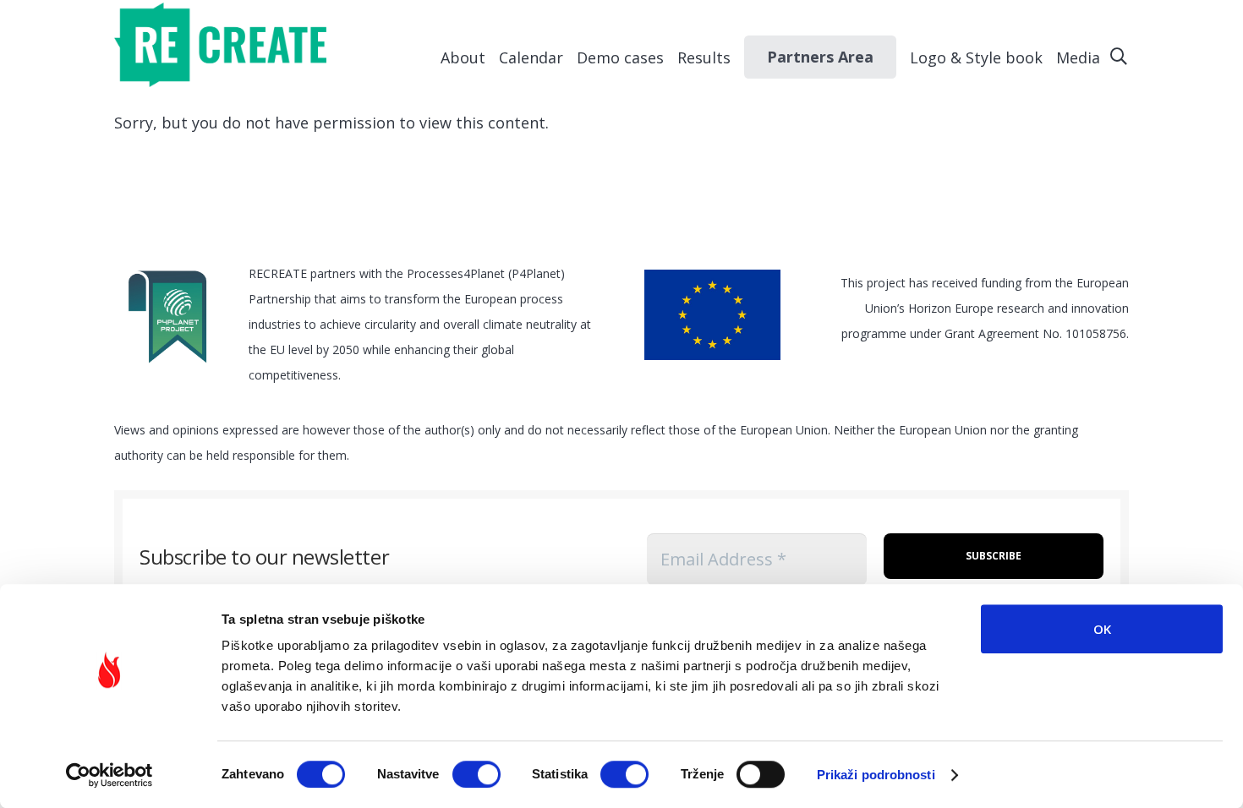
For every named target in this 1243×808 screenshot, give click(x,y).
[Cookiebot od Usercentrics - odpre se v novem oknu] (109, 775)
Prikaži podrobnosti (876, 774)
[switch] (476, 774)
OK (1102, 628)
